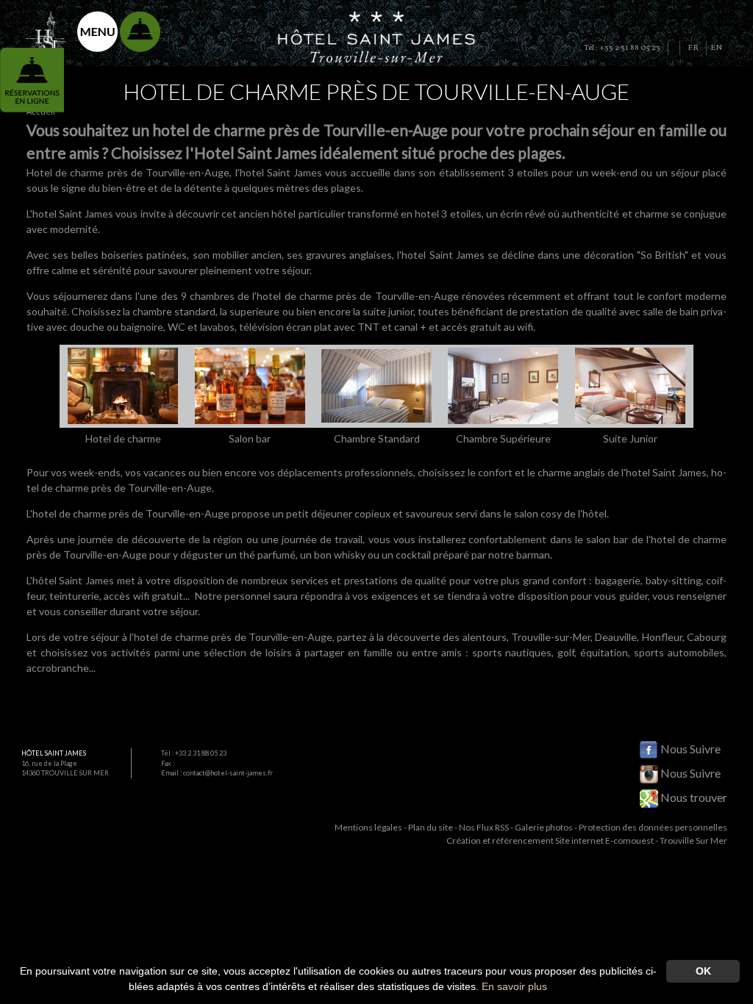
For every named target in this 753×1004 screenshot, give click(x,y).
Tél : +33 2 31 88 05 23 (193, 753)
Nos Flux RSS (484, 827)
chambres (212, 296)
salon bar (607, 539)
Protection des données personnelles (653, 827)
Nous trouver (692, 797)
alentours (485, 637)
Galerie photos (544, 827)
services (309, 580)
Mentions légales (368, 827)
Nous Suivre (689, 749)
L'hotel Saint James (69, 213)
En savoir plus (514, 986)
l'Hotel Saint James (251, 152)
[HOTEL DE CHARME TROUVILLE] (377, 35)
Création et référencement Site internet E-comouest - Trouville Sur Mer (586, 840)
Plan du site (430, 827)
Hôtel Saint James (53, 753)
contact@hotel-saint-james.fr (228, 773)
